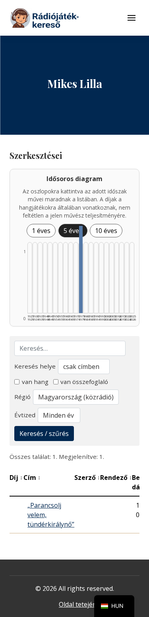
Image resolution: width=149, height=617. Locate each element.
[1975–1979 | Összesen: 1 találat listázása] (81, 269)
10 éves (106, 230)
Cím (32, 477)
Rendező (116, 477)
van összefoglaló (84, 382)
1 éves (41, 230)
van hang (35, 382)
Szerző (87, 477)
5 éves (73, 230)
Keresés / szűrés (44, 433)
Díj (16, 477)
